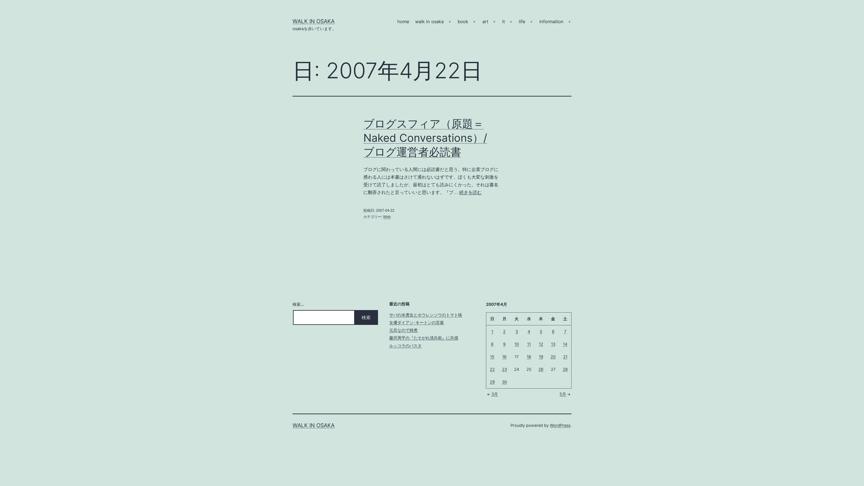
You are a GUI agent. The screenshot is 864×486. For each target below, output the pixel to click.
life (522, 21)
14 (565, 344)
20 (553, 356)
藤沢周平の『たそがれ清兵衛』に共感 (423, 337)
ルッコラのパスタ (405, 345)
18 (529, 356)
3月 (494, 394)
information (551, 21)
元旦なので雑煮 (403, 330)
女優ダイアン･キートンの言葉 (416, 322)
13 (553, 344)
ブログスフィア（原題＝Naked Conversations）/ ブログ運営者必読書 (425, 137)
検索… (298, 304)
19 (541, 356)
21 (565, 356)
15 (492, 356)
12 (541, 344)
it (503, 21)
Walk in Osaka (313, 21)
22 (492, 369)
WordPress (560, 425)
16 (504, 356)
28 (565, 369)
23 (504, 369)
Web (387, 217)
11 (529, 344)
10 (517, 344)
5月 (563, 394)
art (485, 21)
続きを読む (470, 192)
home (403, 21)
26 (540, 369)
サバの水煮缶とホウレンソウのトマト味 (425, 315)
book (463, 21)
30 (504, 382)
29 (492, 382)
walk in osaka (429, 21)
